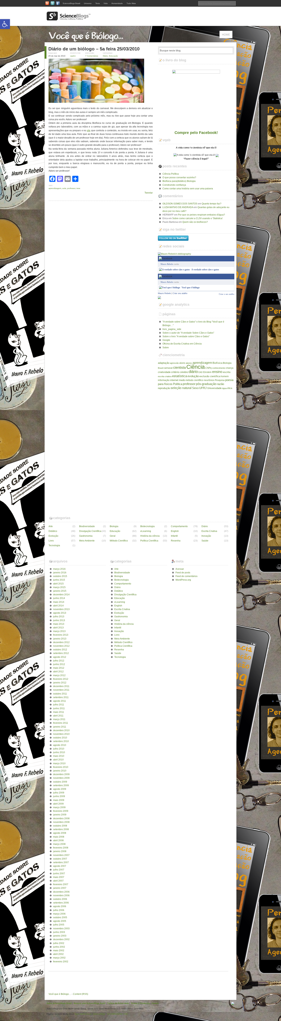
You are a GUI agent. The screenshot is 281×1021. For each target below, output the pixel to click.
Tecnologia (54, 545)
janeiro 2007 (59, 888)
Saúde (204, 540)
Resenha (175, 540)
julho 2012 (58, 660)
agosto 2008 (59, 833)
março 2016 (59, 569)
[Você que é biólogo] (169, 287)
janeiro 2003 (59, 935)
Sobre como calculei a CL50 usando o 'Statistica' (197, 218)
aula (64, 188)
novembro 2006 (61, 895)
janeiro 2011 (59, 726)
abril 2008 (58, 840)
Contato (155, 1003)
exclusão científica (209, 376)
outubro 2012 (60, 649)
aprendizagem (55, 188)
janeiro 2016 (59, 572)
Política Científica (149, 540)
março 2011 (59, 719)
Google (166, 340)
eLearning (145, 531)
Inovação (206, 536)
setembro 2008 (61, 829)
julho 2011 (58, 704)
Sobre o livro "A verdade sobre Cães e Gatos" (186, 336)
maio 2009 (58, 800)
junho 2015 (59, 580)
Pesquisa (220, 380)
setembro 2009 (61, 785)
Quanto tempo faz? (211, 203)
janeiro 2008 (59, 851)
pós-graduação (206, 384)
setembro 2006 (61, 902)
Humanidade (117, 3)
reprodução (164, 388)
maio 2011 (58, 712)
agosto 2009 (59, 789)
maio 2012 (58, 668)
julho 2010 (58, 748)
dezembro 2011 (61, 686)
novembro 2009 (61, 778)
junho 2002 (59, 947)
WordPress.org (183, 580)
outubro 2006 (60, 899)
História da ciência (150, 536)
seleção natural (181, 388)
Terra (97, 3)
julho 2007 (58, 869)
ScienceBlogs (99, 1014)
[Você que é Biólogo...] (87, 40)
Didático (53, 531)
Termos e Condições (140, 1003)
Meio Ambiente (87, 540)
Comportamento (179, 526)
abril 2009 (58, 803)
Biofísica (217, 362)
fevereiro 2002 (60, 961)
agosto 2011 (59, 701)
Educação (113, 56)
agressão (174, 363)
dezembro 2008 (61, 818)
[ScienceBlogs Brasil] (69, 19)
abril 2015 (58, 583)
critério (175, 372)
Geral (112, 536)
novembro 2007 (61, 855)
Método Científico (119, 540)
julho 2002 (58, 943)
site (88, 130)
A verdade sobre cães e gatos (205, 269)
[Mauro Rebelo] (159, 297)
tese (78, 188)
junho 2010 (59, 752)
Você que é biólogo (191, 287)
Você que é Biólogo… (60, 994)
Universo (88, 3)
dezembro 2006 (61, 892)
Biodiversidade (87, 526)
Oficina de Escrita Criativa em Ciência (182, 343)
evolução (193, 376)
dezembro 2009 (61, 774)
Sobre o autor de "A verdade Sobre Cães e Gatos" (188, 332)
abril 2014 (58, 605)
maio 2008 (58, 836)
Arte (51, 526)
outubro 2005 (60, 917)
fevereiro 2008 (60, 847)
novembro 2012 (61, 646)
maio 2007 (58, 877)
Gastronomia (86, 536)
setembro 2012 (61, 653)
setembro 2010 (61, 741)
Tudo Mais (131, 3)
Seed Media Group (83, 1014)
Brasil (160, 368)
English (175, 531)
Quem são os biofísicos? (195, 222)
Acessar (179, 569)
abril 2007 (58, 880)
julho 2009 (58, 792)
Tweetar (149, 192)
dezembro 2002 (61, 939)
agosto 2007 (59, 866)
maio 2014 (58, 602)
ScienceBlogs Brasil (71, 3)
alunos (189, 363)
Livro (51, 540)
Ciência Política (170, 174)
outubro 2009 (60, 781)
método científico (194, 380)
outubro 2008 (60, 825)
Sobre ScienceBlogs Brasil (59, 1003)
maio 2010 (58, 756)
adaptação (163, 362)
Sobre (165, 347)
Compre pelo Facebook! (196, 132)
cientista (179, 368)
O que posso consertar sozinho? (179, 177)
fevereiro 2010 (60, 767)
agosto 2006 (59, 906)
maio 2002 (58, 950)
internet (174, 380)
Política (177, 384)
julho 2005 (58, 924)
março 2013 (59, 631)
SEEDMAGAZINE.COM (117, 1014)
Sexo (195, 388)
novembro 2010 (61, 734)
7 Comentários (91, 56)
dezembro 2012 (61, 642)
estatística (179, 376)
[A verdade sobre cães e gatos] (174, 269)
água (224, 388)
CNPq (208, 368)
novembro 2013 (61, 609)
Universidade (214, 388)
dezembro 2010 (61, 730)
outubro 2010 (60, 737)
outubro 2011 (60, 693)
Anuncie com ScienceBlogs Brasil (90, 1003)
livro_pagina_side (171, 329)
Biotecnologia (147, 526)
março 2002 (59, 957)
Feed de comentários (186, 576)
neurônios (209, 380)
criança (229, 368)
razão (220, 384)
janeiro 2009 (59, 814)
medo (182, 380)
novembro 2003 (61, 928)
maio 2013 (58, 624)
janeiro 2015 (59, 591)
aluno (182, 363)
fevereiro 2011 (60, 723)
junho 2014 (59, 598)
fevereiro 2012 (60, 679)
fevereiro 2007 (60, 884)
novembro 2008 (61, 822)
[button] (5, 24)
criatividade (164, 372)
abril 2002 (58, 954)
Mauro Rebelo (167, 264)
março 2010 (59, 763)
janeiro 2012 (59, 682)
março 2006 (59, 913)
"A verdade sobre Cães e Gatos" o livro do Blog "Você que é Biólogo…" (193, 323)
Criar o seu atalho (226, 276)
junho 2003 (59, 932)
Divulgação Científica (90, 531)
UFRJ (203, 388)
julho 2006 (58, 910)
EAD (200, 372)
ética (229, 388)
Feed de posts (182, 572)
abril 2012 (58, 671)
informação (164, 380)
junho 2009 (59, 796)
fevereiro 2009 (60, 811)
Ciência (195, 367)
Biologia (227, 363)
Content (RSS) (80, 994)
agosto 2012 (59, 657)
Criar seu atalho (180, 293)
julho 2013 (58, 616)
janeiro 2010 (59, 770)
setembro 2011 (61, 697)
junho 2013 (59, 620)
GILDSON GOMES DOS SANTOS (179, 203)
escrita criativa (164, 376)
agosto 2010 (59, 745)
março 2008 (59, 844)
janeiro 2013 (59, 638)
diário (193, 372)
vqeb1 (73, 56)
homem (225, 376)
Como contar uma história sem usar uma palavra (187, 188)
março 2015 (59, 587)
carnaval (168, 368)
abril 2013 (58, 627)
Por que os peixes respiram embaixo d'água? (201, 214)
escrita (226, 372)
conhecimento (218, 368)
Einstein (207, 372)
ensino (217, 372)
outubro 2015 (60, 576)
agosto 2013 (59, 613)
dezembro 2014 (61, 594)
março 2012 (59, 675)
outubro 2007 (60, 858)
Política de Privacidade (118, 1003)
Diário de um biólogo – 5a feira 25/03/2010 (94, 48)
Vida (106, 3)
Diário (105, 56)
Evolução (53, 536)
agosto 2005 (59, 921)
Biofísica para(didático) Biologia (179, 181)
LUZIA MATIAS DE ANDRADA (177, 207)
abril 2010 (58, 759)
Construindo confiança (174, 185)
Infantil (174, 536)
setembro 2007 (61, 862)
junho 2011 (59, 708)
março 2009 (59, 807)
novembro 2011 (61, 690)
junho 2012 (59, 664)
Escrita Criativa (209, 531)
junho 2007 (59, 873)
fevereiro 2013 (60, 635)
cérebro (184, 372)
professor (71, 188)
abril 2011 (58, 715)
